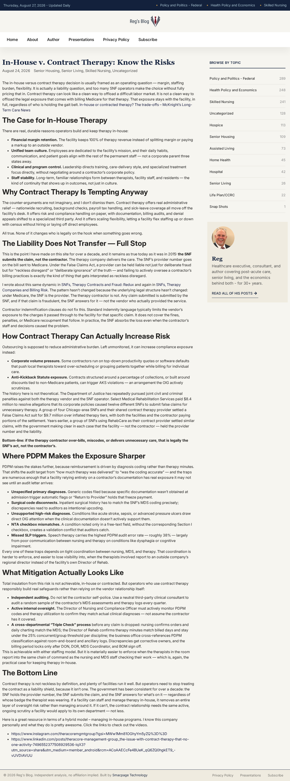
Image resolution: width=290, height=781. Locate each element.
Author (53, 39)
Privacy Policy (116, 39)
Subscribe (147, 39)
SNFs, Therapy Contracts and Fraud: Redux (97, 284)
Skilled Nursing (273, 5)
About (32, 39)
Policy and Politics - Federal (179, 5)
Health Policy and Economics (230, 5)
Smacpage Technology (129, 775)
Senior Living (72, 70)
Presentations (81, 39)
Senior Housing (47, 70)
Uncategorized (125, 70)
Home (12, 39)
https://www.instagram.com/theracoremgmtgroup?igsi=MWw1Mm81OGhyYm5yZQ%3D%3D (89, 733)
